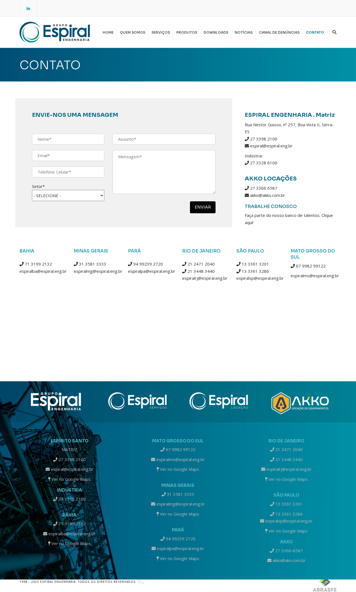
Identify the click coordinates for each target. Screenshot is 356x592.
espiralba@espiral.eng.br (43, 271)
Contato (315, 32)
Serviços (161, 32)
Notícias (244, 32)
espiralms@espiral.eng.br (315, 275)
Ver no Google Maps (70, 479)
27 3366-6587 (288, 550)
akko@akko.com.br (267, 195)
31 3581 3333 (92, 264)
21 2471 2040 (200, 264)
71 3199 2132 (38, 264)
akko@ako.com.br (288, 560)
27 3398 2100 (71, 459)
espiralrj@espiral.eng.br (205, 278)
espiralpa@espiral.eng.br (151, 271)
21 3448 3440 (200, 271)
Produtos (186, 32)
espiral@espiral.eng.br (271, 145)
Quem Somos (132, 32)
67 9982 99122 (310, 266)
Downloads (216, 32)
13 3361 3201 (255, 264)
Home (108, 32)
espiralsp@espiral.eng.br (260, 278)
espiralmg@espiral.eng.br (98, 271)
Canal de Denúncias (279, 32)
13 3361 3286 (255, 271)
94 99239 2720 (147, 264)
